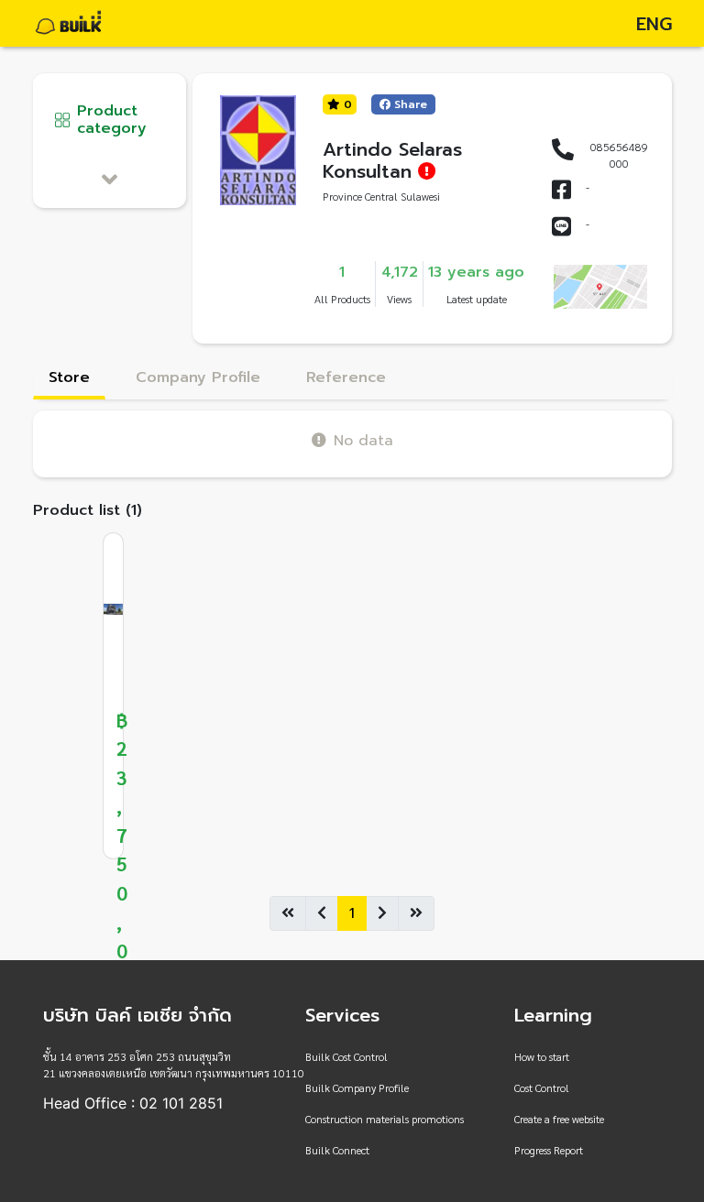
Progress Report (548, 1149)
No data (363, 440)
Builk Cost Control (346, 1056)
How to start (541, 1056)
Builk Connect (337, 1149)
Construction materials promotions (384, 1118)
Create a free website (559, 1118)
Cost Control (541, 1087)
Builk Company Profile (357, 1087)
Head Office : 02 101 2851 (133, 1103)
